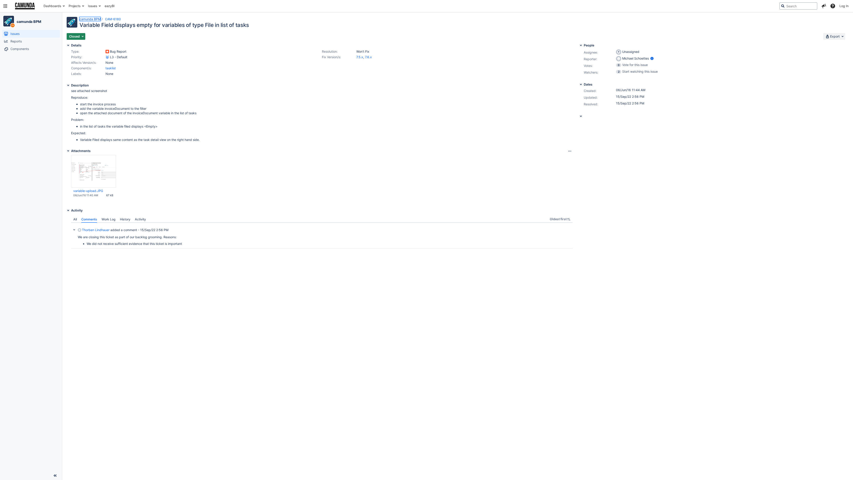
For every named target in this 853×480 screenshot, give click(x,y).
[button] (5, 6)
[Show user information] (652, 58)
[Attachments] (68, 150)
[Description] (68, 85)
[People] (580, 45)
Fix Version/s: (331, 57)
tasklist (111, 68)
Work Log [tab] (109, 219)
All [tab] (75, 219)
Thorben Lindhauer (96, 230)
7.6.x (368, 57)
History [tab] (125, 219)
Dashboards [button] (52, 6)
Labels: (76, 74)
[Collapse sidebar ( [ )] (55, 475)
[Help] (832, 6)
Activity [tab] (140, 219)
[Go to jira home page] (25, 6)
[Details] (68, 45)
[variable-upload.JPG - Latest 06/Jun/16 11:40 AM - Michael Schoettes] (93, 171)
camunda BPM (29, 21)
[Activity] (68, 210)
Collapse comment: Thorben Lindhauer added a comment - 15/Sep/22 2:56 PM (74, 230)
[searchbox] (798, 6)
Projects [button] (74, 6)
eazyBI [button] (110, 6)
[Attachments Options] (570, 151)
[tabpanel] (322, 235)
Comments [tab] (89, 219)
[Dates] (580, 84)
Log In (844, 6)
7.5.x (359, 57)
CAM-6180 (113, 19)
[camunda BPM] (8, 21)
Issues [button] (92, 6)
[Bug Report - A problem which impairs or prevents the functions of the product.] (107, 51)
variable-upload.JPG (88, 191)
